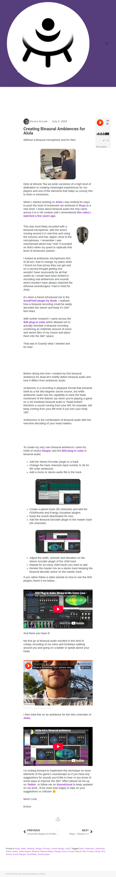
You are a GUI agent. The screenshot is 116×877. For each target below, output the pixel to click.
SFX (103, 851)
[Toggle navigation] (107, 43)
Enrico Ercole (28, 708)
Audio (23, 848)
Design (38, 848)
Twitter (31, 784)
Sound (9, 854)
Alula (26, 718)
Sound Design (58, 848)
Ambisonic (89, 848)
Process (46, 848)
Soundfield (31, 854)
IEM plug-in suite (34, 322)
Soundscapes (43, 854)
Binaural (30, 848)
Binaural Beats (46, 851)
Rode (97, 851)
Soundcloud (64, 784)
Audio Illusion (25, 851)
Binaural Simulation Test (42, 708)
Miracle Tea (80, 851)
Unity (67, 848)
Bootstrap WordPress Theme (34, 874)
